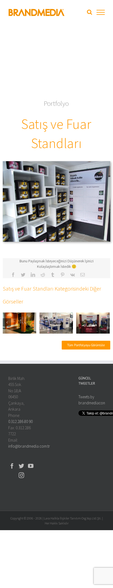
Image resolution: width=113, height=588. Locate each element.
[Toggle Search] (89, 12)
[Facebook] (13, 274)
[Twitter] (23, 274)
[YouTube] (30, 466)
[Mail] (82, 274)
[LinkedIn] (33, 274)
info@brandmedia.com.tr (29, 446)
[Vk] (72, 274)
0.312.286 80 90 (20, 421)
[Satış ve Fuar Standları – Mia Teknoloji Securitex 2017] (56, 322)
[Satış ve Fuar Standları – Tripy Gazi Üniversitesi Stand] (19, 322)
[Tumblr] (52, 274)
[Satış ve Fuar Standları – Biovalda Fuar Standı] (93, 322)
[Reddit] (43, 274)
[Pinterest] (62, 274)
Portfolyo (56, 103)
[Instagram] (21, 475)
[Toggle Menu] (100, 12)
